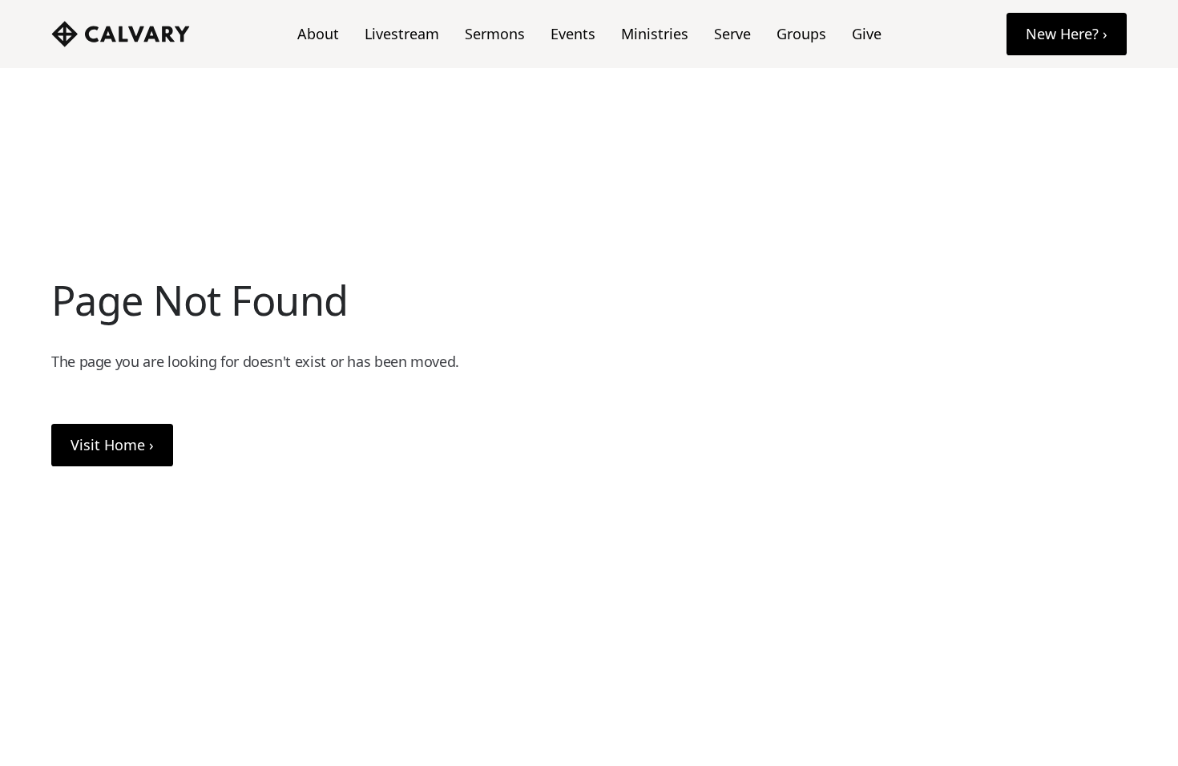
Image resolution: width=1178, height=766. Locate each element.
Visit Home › (112, 444)
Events (573, 33)
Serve (732, 33)
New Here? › (1066, 33)
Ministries (654, 33)
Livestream (402, 33)
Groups (801, 33)
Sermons (495, 33)
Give (866, 33)
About (318, 33)
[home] (120, 34)
